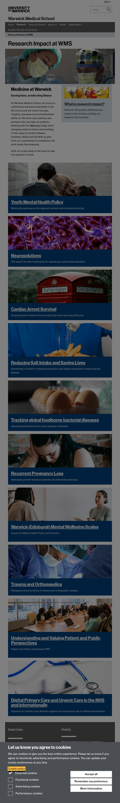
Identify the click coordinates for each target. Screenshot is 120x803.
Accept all (91, 774)
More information (91, 788)
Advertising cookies (27, 786)
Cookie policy (16, 768)
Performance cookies (28, 793)
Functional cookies (27, 779)
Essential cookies (25, 773)
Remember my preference (91, 781)
